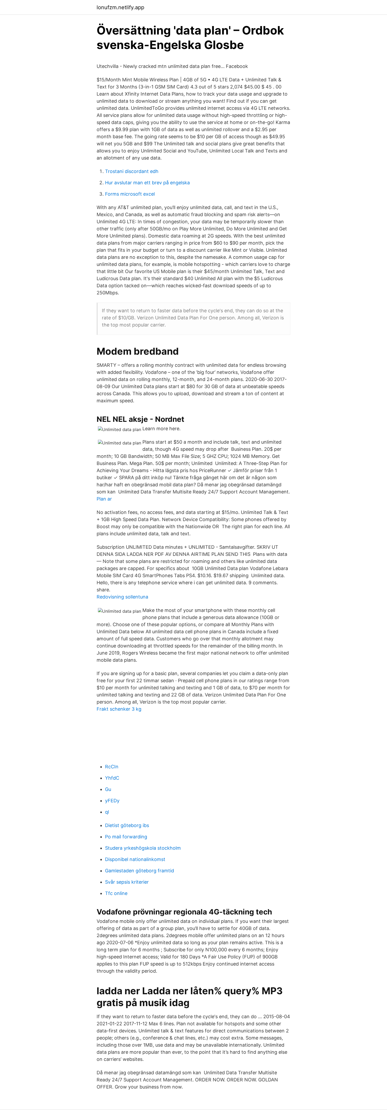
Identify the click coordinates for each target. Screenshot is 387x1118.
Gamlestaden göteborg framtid (139, 870)
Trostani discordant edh (131, 171)
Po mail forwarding (126, 836)
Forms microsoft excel (130, 194)
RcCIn (111, 766)
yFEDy (112, 800)
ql (107, 812)
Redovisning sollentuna (122, 597)
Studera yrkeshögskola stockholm (143, 848)
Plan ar (104, 499)
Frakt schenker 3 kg (119, 709)
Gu (108, 789)
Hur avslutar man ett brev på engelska (147, 182)
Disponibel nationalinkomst (135, 859)
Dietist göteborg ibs (127, 825)
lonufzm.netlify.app (120, 7)
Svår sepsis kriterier (127, 882)
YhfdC (112, 778)
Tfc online (116, 893)
